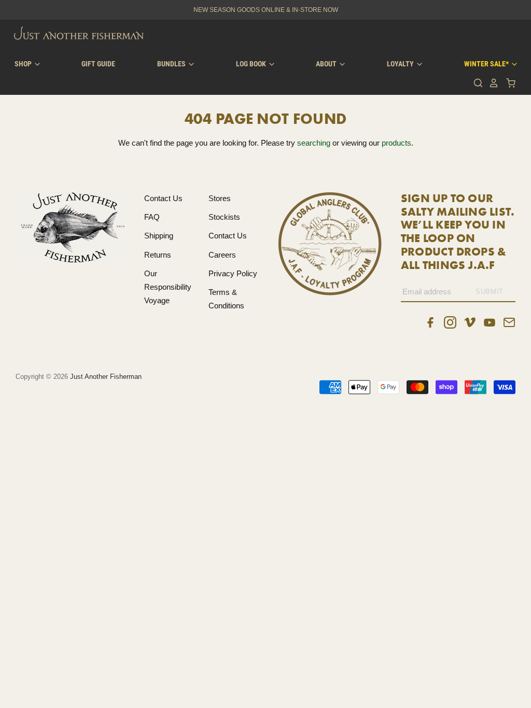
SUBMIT (490, 291)
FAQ (152, 217)
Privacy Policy (232, 273)
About (327, 64)
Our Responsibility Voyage (167, 287)
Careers (222, 254)
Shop (24, 64)
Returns (157, 254)
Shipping (158, 235)
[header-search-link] (475, 83)
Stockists (224, 217)
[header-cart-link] (508, 83)
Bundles (172, 64)
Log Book (252, 64)
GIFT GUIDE (98, 64)
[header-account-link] (491, 83)
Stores (219, 198)
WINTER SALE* (487, 64)
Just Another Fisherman (106, 376)
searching (313, 142)
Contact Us (163, 198)
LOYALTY (401, 64)
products (396, 142)
